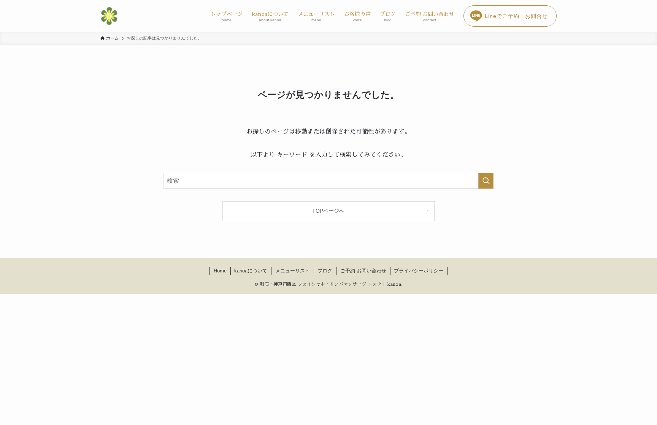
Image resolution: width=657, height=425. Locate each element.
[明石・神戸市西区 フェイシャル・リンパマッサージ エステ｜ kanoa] (109, 16)
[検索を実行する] (486, 181)
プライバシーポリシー (418, 271)
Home (220, 271)
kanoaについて (250, 271)
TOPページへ (328, 211)
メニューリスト (292, 271)
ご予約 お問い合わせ (363, 271)
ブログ (324, 271)
